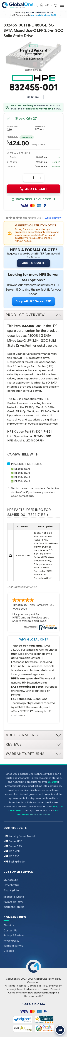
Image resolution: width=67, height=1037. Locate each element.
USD (47, 5)
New (9, 129)
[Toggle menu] (62, 5)
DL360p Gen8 (22, 473)
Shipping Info (11, 890)
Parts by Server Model (19, 836)
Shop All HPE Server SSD (33, 301)
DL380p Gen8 (22, 481)
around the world (40, 814)
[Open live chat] (60, 1030)
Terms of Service (13, 945)
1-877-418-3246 (33, 1004)
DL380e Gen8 (22, 477)
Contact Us (10, 930)
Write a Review (53, 217)
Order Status (11, 885)
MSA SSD (11, 856)
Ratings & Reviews (14, 935)
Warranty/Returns (14, 907)
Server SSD (13, 846)
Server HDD (13, 841)
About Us (9, 925)
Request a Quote (14, 896)
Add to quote (33, 263)
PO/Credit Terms (14, 902)
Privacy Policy (11, 940)
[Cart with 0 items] (55, 5)
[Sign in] (41, 5)
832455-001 (42, 436)
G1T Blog (9, 950)
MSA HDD (12, 851)
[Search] (36, 5)
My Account (11, 879)
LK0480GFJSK (35, 440)
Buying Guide (14, 861)
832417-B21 (43, 431)
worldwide (36, 15)
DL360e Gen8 (22, 468)
